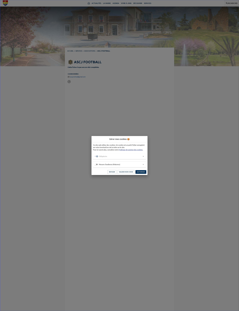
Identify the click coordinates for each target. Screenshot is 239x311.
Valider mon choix (126, 172)
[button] (119, 156)
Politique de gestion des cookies (131, 150)
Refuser (112, 172)
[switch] (95, 164)
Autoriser (141, 172)
